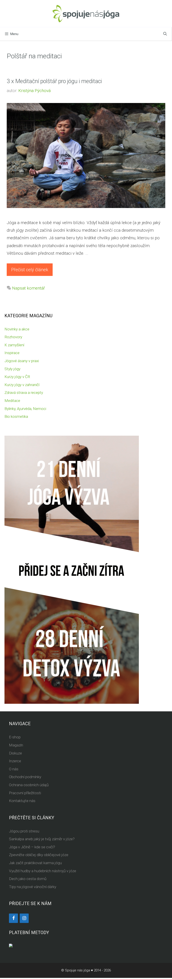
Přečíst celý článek (29, 269)
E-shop (15, 737)
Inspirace (11, 353)
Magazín (16, 745)
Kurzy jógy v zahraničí (21, 384)
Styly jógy (12, 369)
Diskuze (15, 753)
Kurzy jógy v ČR (17, 376)
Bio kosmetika (16, 416)
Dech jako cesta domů (27, 878)
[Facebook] (13, 918)
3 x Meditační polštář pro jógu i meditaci (54, 81)
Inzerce (15, 761)
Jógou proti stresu (24, 831)
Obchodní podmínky (25, 777)
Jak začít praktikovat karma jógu (35, 863)
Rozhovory (13, 337)
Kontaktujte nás (22, 800)
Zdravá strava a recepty (23, 392)
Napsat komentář (28, 288)
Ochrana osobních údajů (29, 785)
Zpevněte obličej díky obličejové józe (38, 855)
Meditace (12, 400)
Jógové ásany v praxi (21, 361)
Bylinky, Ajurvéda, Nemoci (25, 408)
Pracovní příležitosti (25, 793)
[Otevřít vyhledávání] (165, 34)
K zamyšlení (14, 345)
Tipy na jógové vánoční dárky (32, 886)
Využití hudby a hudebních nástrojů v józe (42, 871)
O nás (13, 769)
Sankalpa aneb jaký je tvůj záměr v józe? (42, 839)
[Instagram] (24, 918)
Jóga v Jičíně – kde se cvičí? (32, 847)
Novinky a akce (16, 329)
